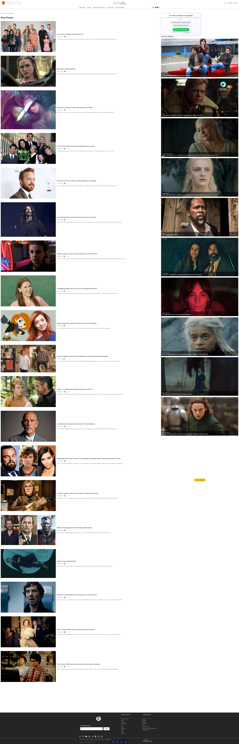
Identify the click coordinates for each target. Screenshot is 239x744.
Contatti (87, 739)
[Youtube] (86, 736)
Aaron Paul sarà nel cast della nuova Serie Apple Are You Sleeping (76, 181)
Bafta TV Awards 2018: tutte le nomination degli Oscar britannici (76, 629)
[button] (85, 7)
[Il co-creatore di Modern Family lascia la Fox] (28, 36)
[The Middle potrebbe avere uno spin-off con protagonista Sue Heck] (28, 290)
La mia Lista (110, 7)
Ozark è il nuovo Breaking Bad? (66, 561)
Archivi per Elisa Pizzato (9, 13)
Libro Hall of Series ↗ (145, 726)
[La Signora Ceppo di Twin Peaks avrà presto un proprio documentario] (28, 495)
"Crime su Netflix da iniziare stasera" (181, 25)
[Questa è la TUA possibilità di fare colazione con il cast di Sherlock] (28, 597)
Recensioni (123, 721)
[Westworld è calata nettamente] (28, 71)
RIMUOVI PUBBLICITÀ (199, 479)
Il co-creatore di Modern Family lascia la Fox (70, 34)
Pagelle (122, 729)
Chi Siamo (81, 739)
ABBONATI (144, 720)
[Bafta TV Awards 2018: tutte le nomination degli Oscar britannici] (28, 631)
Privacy (91, 739)
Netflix (122, 726)
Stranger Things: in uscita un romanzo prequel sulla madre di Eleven (77, 254)
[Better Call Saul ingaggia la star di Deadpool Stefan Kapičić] (28, 530)
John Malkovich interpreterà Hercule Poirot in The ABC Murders (76, 424)
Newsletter (144, 721)
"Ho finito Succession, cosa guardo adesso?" (180, 22)
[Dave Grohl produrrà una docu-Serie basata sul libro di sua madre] (28, 219)
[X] (83, 736)
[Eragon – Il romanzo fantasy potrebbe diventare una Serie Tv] (28, 391)
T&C (99, 739)
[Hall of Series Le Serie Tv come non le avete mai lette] (3, 3)
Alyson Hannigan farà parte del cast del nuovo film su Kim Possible (76, 323)
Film (122, 725)
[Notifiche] (225, 3)
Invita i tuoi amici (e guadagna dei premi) (149, 728)
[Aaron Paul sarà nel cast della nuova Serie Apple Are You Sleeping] (28, 183)
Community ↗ (144, 723)
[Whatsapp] (159, 7)
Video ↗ (143, 725)
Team (102, 739)
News (122, 720)
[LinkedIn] (95, 736)
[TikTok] (157, 7)
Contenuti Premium (124, 718)
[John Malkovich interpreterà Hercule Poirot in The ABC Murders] (28, 426)
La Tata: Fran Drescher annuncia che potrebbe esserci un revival (76, 146)
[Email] (98, 736)
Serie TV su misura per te (99, 7)
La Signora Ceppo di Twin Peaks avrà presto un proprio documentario (77, 493)
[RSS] (102, 736)
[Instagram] (154, 7)
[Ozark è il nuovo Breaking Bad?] (28, 563)
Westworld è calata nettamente (66, 69)
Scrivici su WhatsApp (182, 29)
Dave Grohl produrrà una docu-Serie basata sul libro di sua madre (76, 217)
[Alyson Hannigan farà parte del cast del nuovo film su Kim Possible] (28, 325)
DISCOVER (116, 3)
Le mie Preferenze (119, 7)
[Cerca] (19, 3)
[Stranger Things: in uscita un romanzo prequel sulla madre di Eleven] (28, 256)
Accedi (235, 2)
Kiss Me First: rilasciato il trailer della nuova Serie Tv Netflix (74, 107)
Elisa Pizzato (68, 36)
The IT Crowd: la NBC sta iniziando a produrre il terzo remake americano (78, 664)
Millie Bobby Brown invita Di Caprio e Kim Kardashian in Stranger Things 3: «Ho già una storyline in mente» (89, 458)
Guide (122, 731)
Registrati (230, 2)
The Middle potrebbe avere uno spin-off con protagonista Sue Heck (77, 288)
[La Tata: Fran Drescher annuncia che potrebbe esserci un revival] (28, 148)
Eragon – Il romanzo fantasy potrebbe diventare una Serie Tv (75, 389)
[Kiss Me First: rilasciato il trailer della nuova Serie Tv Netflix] (28, 109)
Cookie (95, 739)
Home (2, 13)
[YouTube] (155, 7)
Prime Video (123, 728)
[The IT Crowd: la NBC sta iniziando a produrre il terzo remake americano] (28, 666)
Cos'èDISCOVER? (123, 2)
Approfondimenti (124, 723)
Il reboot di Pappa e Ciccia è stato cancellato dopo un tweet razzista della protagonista (82, 356)
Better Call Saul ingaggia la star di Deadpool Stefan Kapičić (74, 527)
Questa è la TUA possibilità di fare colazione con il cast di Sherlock (77, 595)
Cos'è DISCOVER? (186, 32)
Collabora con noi (109, 739)
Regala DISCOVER (145, 729)
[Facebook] (152, 7)
